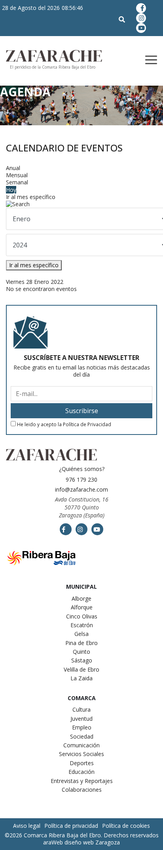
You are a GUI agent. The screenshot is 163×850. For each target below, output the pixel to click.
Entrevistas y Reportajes (82, 781)
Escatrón (81, 625)
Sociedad (81, 736)
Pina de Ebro (81, 643)
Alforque (82, 607)
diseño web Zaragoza (92, 842)
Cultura (81, 709)
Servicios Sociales (81, 754)
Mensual (17, 175)
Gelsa (81, 634)
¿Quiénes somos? (81, 469)
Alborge (81, 598)
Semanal (17, 182)
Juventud (81, 718)
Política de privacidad (71, 825)
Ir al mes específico (30, 197)
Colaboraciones (82, 789)
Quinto (81, 651)
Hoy (11, 189)
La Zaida (81, 678)
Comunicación (81, 745)
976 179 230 (81, 479)
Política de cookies (126, 825)
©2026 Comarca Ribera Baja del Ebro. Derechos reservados (82, 835)
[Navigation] (143, 60)
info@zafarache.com (81, 489)
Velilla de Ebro (81, 669)
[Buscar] (81, 204)
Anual (13, 168)
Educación (81, 771)
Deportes (82, 763)
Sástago (81, 660)
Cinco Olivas (81, 616)
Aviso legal (26, 825)
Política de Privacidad (87, 424)
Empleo (81, 727)
